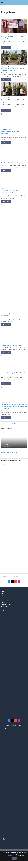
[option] (14, 440)
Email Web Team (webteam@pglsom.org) (10, 606)
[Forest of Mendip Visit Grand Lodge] (14, 334)
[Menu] (2, 3)
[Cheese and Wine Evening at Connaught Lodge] (14, 89)
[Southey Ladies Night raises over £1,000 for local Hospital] (14, 26)
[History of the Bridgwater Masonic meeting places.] (14, 362)
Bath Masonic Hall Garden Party (10, 163)
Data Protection (4, 600)
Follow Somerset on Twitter (9, 452)
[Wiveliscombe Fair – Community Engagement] (14, 120)
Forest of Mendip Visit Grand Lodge (11, 345)
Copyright (3, 602)
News (7, 8)
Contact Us (3, 593)
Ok (14, 858)
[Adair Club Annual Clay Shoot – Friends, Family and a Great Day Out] (14, 57)
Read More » (6, 47)
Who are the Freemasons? (8, 446)
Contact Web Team (5, 604)
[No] (26, 856)
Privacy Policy (4, 597)
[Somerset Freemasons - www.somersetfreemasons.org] (14, 2)
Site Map (3, 595)
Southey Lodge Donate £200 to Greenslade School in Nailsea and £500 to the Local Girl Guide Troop (14, 406)
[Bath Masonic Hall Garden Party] (14, 152)
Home (3, 8)
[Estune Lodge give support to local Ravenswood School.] (14, 180)
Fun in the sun (5, 315)
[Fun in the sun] (14, 258)
